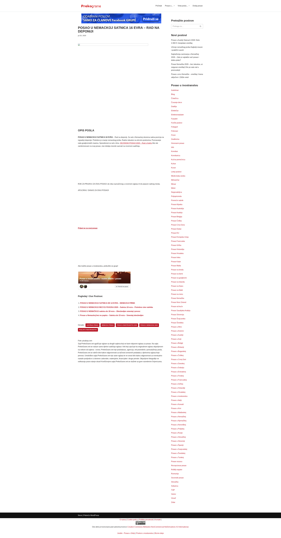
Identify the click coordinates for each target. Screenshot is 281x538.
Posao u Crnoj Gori (178, 359)
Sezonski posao (177, 478)
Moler (173, 188)
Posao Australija (177, 208)
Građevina (175, 139)
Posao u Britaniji (177, 347)
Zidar (173, 502)
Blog (173, 94)
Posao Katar (176, 262)
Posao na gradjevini (179, 278)
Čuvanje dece (176, 102)
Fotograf (174, 127)
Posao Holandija (177, 249)
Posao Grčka (176, 245)
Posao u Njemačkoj (178, 421)
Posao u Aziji (176, 339)
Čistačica (174, 98)
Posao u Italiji (176, 400)
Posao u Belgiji (177, 343)
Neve (80, 515)
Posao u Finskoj (177, 376)
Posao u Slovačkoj (178, 437)
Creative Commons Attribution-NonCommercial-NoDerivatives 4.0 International (157, 527)
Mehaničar (175, 180)
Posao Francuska (178, 241)
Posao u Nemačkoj (178, 417)
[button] (174, 5)
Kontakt (158, 520)
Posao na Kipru (177, 286)
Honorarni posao (177, 143)
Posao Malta (176, 266)
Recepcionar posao (178, 465)
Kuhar (173, 164)
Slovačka (174, 482)
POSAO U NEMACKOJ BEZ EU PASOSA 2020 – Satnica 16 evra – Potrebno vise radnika (116, 307)
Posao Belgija (176, 217)
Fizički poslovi (176, 123)
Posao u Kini (176, 408)
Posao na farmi (177, 274)
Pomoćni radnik (177, 200)
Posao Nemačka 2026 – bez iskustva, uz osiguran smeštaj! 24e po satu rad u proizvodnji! (187, 67)
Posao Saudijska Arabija (180, 310)
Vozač (173, 498)
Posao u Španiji (177, 445)
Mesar (173, 184)
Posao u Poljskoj (177, 429)
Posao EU (175, 233)
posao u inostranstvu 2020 (127, 325)
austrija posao (92, 325)
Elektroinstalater (177, 115)
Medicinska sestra (178, 176)
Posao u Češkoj (177, 355)
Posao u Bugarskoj (178, 351)
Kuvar (173, 168)
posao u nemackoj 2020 (149, 325)
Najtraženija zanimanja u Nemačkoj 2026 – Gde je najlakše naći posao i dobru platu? (185, 57)
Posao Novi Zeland (178, 302)
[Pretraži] (200, 26)
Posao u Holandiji (178, 388)
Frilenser (174, 131)
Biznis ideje (159, 533)
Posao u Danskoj (178, 363)
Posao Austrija (176, 212)
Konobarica (175, 155)
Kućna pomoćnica (178, 160)
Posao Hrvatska (177, 253)
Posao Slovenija (177, 315)
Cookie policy (132, 520)
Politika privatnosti (146, 520)
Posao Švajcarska (178, 319)
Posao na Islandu (178, 282)
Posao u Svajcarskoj (179, 449)
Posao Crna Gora (178, 225)
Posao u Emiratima (178, 372)
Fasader (174, 119)
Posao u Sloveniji (178, 441)
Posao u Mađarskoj (178, 412)
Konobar (174, 151)
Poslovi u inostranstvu (144, 533)
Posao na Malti (177, 290)
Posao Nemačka (177, 298)
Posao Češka (176, 221)
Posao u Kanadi (177, 404)
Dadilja (174, 106)
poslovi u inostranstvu (88, 330)
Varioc (173, 494)
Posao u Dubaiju (177, 368)
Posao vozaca (176, 461)
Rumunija (175, 474)
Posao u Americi (177, 331)
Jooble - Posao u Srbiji (126, 533)
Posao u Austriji (177, 335)
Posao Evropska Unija (180, 237)
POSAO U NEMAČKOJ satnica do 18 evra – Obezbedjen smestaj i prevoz (110, 311)
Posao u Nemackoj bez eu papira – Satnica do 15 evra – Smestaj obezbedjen (111, 315)
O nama (123, 520)
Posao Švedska (177, 323)
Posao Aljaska (176, 204)
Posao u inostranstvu (179, 396)
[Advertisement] (121, 112)
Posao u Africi (176, 327)
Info (172, 147)
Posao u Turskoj (177, 457)
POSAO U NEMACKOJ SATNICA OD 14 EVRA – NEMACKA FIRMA (107, 303)
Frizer (173, 135)
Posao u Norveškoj (178, 425)
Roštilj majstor (176, 470)
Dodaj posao (198, 6)
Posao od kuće (177, 306)
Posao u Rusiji (177, 433)
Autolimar (175, 90)
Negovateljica (176, 192)
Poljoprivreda (176, 196)
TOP (173, 490)
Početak (159, 6)
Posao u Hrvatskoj (178, 392)
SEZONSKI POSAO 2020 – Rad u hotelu (136, 143)
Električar (174, 111)
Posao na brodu (177, 270)
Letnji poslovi (176, 172)
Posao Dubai (176, 229)
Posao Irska (175, 257)
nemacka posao (108, 325)
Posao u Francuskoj (179, 380)
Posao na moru (177, 294)
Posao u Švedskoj (178, 453)
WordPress (94, 515)
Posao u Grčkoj (177, 384)
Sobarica (174, 486)
